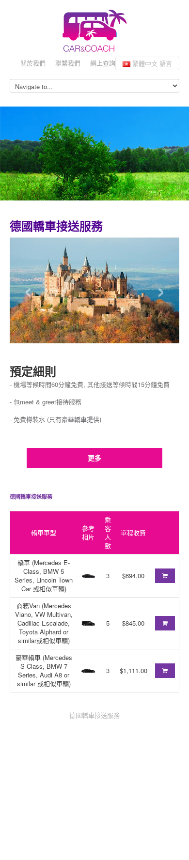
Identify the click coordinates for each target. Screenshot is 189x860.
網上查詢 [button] (102, 62)
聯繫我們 (67, 62)
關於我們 (33, 62)
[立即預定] (165, 575)
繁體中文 (151, 63)
